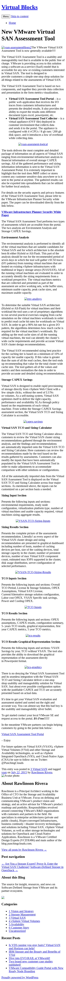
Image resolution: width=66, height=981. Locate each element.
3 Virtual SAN (38, 769)
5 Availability (16, 924)
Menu (6, 16)
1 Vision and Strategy (21, 911)
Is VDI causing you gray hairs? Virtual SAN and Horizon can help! (34, 947)
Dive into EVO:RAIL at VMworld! (29, 958)
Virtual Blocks (19, 7)
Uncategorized (17, 930)
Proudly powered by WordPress (19, 977)
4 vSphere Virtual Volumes (24, 921)
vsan (4, 772)
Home (12, 22)
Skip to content (19, 16)
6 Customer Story (19, 927)
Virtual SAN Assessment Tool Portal (22, 734)
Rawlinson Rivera (41, 772)
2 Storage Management (22, 914)
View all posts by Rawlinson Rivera (24, 849)
